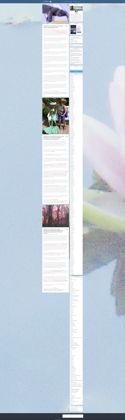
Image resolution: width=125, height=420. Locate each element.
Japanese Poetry (58, 92)
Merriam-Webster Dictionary (50, 93)
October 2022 (72, 136)
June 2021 (71, 157)
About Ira (67, 1)
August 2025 (72, 91)
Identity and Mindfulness (73, 320)
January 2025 (72, 100)
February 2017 (72, 225)
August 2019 (72, 186)
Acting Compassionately (46, 289)
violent (63, 265)
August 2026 (72, 75)
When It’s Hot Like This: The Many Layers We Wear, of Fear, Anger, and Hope (75, 60)
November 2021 (72, 150)
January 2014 (72, 274)
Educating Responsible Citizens (74, 296)
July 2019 (71, 187)
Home (64, 1)
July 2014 (71, 266)
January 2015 (72, 258)
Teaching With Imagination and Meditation (76, 386)
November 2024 (72, 103)
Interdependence (72, 324)
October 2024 (72, 104)
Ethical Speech (72, 307)
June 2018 (71, 204)
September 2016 (72, 232)
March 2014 (71, 271)
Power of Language (48, 28)
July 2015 (71, 250)
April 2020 (71, 175)
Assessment (72, 282)
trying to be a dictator (50, 266)
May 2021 (71, 158)
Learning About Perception (73, 329)
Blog (73, 1)
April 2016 (71, 238)
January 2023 (72, 132)
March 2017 (71, 224)
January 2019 (72, 195)
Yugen (66, 93)
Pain (71, 350)
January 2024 (72, 116)
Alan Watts (47, 92)
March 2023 (71, 129)
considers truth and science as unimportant (58, 270)
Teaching (71, 372)
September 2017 (72, 216)
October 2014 (72, 262)
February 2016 (72, 241)
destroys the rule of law (46, 272)
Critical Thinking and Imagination (74, 290)
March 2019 (71, 192)
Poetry (71, 351)
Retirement (71, 364)
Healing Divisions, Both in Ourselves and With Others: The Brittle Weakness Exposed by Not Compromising (53, 137)
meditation (45, 93)
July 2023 (71, 124)
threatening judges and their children (58, 280)
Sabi (58, 93)
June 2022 (71, 141)
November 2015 (72, 245)
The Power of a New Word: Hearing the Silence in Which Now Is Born (53, 26)
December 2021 (72, 149)
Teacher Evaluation (72, 371)
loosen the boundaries (49, 154)
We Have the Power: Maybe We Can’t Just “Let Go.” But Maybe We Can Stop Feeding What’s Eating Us (75, 63)
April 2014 (71, 270)
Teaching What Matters (73, 382)
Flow (71, 308)
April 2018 (71, 207)
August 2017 (72, 217)
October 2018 (72, 199)
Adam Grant (58, 143)
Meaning (71, 333)
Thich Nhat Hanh (54, 290)
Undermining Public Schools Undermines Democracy (75, 398)
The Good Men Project (55, 199)
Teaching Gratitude (72, 376)
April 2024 (71, 112)
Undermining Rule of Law (60, 290)
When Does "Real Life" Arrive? (74, 401)
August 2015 (72, 249)
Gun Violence (72, 312)
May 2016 (71, 237)
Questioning (72, 359)
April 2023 (71, 128)
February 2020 (72, 178)
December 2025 (72, 86)
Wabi (62, 93)
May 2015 (71, 253)
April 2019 (71, 191)
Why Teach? (72, 402)
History (71, 316)
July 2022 (71, 140)
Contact (79, 1)
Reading (71, 360)
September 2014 (72, 263)
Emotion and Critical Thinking (74, 300)
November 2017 (72, 213)
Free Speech (72, 311)
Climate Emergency (51, 289)
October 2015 (72, 246)
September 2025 (72, 90)
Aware (49, 92)
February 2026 (72, 83)
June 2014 (71, 267)
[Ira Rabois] (47, 1)
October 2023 (72, 120)
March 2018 (71, 208)
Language (59, 289)
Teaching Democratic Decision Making (75, 375)
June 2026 (71, 78)
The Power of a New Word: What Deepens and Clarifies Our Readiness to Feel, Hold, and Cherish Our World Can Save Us (53, 231)
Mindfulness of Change (73, 347)
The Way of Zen (61, 75)
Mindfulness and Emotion (73, 342)
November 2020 (72, 166)
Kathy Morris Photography (73, 409)
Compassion (51, 92)
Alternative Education (73, 279)
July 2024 (71, 108)
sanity (61, 267)
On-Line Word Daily (55, 93)
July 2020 (71, 171)
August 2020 (72, 170)
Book (71, 1)
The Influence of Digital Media (74, 391)
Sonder (60, 93)
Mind (71, 336)
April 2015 (71, 254)
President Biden (62, 289)
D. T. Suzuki (55, 92)
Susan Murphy (45, 290)
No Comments (53, 28)
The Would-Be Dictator (49, 290)
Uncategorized (72, 396)
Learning (71, 328)
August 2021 (72, 154)
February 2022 (72, 146)
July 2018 (71, 203)
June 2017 (71, 220)
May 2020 (71, 174)
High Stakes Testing (73, 315)
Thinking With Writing (73, 392)
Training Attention (72, 395)
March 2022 (71, 145)
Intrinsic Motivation (73, 325)
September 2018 (72, 200)
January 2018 (72, 211)
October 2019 (72, 183)
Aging (44, 92)
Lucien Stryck (45, 80)
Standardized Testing (73, 368)
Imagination (72, 321)
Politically (66, 195)
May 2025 (71, 95)
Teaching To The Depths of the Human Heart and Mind (76, 381)
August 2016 (72, 233)
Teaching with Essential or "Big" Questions (76, 385)
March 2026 (71, 82)
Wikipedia (48, 51)
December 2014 (72, 259)
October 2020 (72, 167)
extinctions (45, 280)
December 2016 (72, 228)
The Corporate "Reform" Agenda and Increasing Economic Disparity (75, 389)
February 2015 (72, 257)
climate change (51, 252)
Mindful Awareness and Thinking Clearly (75, 337)
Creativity (71, 287)
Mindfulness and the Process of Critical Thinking (75, 346)
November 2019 (72, 182)
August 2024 (72, 107)
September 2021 (72, 153)
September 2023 (72, 121)
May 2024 (71, 111)
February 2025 (72, 99)
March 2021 (71, 161)
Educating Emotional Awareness (74, 295)
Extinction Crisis (56, 289)
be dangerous (62, 195)
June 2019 (71, 188)
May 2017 (71, 221)
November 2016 (72, 229)
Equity (71, 304)
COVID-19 (71, 286)
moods (65, 76)
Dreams (71, 294)
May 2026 (71, 79)
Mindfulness (72, 340)
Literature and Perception (73, 332)
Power (71, 354)
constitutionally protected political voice (56, 271)
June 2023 (71, 125)
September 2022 (72, 137)
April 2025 (71, 96)
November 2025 (72, 87)
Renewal (71, 363)
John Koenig (62, 92)
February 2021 (72, 162)
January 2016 (72, 242)
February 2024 (72, 115)
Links (76, 1)
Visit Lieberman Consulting (74, 408)
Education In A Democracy (73, 299)
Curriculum (71, 291)
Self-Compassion (72, 367)
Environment (47, 234)
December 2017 (72, 212)
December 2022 (72, 133)
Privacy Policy (74, 415)
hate (57, 266)
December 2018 (72, 196)
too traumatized (52, 151)
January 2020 (72, 179)
